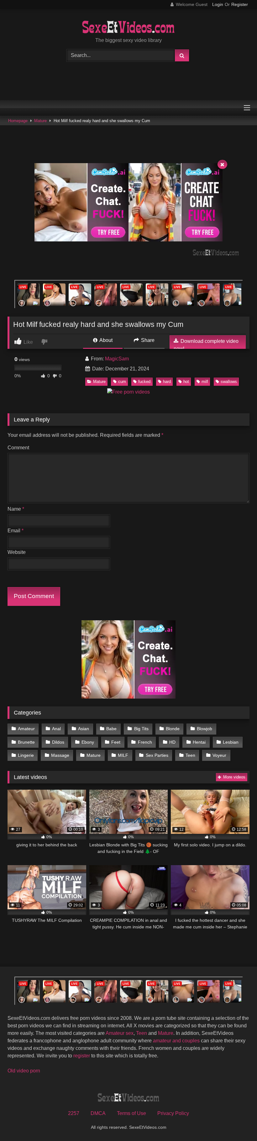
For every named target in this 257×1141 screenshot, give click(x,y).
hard (167, 381)
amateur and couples (176, 1040)
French (145, 742)
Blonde (173, 728)
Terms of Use (131, 1113)
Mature (40, 120)
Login (217, 4)
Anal (56, 728)
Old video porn (24, 1070)
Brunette (26, 742)
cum (122, 381)
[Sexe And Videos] (128, 28)
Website (17, 552)
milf (205, 381)
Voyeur (219, 755)
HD (172, 742)
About (105, 340)
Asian (83, 728)
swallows (229, 381)
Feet (115, 742)
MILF (123, 755)
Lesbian (231, 742)
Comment (18, 447)
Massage (60, 755)
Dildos (58, 742)
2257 (73, 1113)
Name (16, 509)
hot (186, 381)
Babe (111, 728)
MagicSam (117, 358)
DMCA (98, 1113)
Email (16, 530)
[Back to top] (237, 1122)
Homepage (18, 120)
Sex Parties (157, 755)
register (81, 1055)
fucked (144, 381)
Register (239, 4)
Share (147, 340)
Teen (190, 755)
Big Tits (141, 728)
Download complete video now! (206, 344)
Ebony (87, 742)
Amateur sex (120, 1033)
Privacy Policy (173, 1113)
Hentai (199, 742)
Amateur (26, 728)
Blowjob (204, 728)
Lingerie (26, 755)
